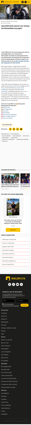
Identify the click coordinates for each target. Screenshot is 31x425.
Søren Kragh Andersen (22, 61)
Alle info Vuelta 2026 (8, 264)
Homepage (4, 313)
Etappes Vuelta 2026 (8, 246)
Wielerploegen (4, 322)
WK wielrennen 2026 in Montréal (9, 381)
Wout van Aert (4, 343)
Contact (3, 411)
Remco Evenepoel (5, 346)
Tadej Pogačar (4, 348)
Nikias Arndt (12, 86)
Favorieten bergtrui (7, 257)
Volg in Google (6, 23)
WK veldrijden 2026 (6, 366)
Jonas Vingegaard (6, 351)
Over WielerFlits (5, 393)
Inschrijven (24, 305)
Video (2, 334)
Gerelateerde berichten (8, 170)
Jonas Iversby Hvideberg (9, 114)
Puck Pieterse (4, 360)
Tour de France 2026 (6, 372)
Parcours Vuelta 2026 (8, 243)
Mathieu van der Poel (6, 340)
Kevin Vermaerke (7, 118)
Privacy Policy (4, 402)
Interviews (3, 325)
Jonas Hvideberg (7, 135)
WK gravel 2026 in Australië (8, 387)
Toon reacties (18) (7, 124)
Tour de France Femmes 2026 (8, 378)
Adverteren (4, 396)
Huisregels (3, 399)
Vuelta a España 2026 (6, 375)
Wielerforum (4, 319)
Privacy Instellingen (6, 405)
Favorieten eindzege (8, 250)
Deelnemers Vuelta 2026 (9, 239)
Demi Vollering (4, 354)
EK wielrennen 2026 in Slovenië (9, 384)
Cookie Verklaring (5, 408)
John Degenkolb (6, 63)
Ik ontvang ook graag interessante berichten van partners (10, 305)
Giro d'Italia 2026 (5, 369)
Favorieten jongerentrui (9, 261)
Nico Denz (6, 111)
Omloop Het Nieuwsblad (9, 139)
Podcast (3, 331)
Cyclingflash (4, 414)
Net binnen (4, 316)
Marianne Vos (4, 357)
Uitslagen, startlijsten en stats (8, 328)
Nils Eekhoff (16, 63)
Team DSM (5, 141)
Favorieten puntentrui (8, 254)
